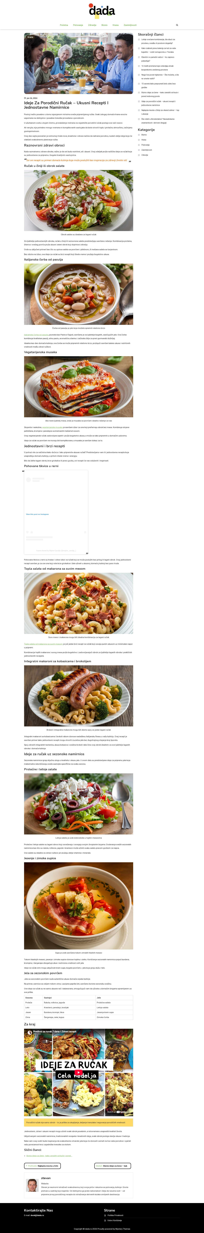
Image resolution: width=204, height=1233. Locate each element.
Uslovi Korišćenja (115, 1220)
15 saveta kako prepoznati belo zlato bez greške (158, 86)
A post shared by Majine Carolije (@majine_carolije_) (56, 551)
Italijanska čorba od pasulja (36, 335)
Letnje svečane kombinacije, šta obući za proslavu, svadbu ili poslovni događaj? (158, 41)
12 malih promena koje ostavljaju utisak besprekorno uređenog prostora (157, 68)
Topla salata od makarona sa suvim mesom (43, 644)
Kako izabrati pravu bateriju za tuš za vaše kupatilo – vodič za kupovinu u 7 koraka (158, 50)
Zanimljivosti (130, 25)
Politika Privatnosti (115, 1215)
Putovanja (78, 25)
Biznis (104, 25)
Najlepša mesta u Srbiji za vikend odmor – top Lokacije (160, 112)
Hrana (116, 25)
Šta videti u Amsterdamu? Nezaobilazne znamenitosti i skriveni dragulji (157, 121)
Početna (64, 25)
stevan (46, 1178)
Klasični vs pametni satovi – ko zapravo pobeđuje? (157, 59)
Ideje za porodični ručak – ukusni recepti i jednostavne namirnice (158, 103)
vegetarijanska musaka (52, 427)
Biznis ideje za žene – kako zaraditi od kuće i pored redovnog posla (160, 94)
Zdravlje (92, 25)
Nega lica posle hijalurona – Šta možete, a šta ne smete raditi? (160, 77)
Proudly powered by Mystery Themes (114, 1229)
